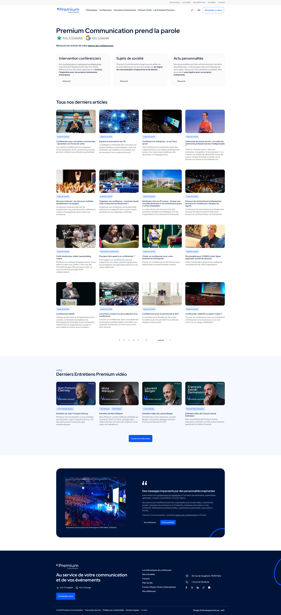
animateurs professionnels (89, 64)
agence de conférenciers (100, 45)
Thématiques (91, 10)
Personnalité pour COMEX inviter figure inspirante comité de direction (203, 257)
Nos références (199, 2)
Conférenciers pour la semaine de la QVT (160, 314)
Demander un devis (213, 10)
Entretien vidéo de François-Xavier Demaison (200, 414)
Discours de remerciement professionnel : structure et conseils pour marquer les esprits (203, 203)
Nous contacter (168, 522)
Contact (221, 2)
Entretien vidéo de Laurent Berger (157, 413)
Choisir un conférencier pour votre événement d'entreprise (157, 257)
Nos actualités (148, 574)
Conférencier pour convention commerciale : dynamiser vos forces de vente (75, 142)
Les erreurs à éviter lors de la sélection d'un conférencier (118, 315)
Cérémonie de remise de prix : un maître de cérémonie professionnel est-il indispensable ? (205, 143)
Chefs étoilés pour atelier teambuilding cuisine (73, 257)
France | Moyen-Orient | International (159, 587)
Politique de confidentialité (113, 610)
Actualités (212, 2)
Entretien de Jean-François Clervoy (72, 413)
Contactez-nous (65, 596)
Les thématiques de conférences (156, 570)
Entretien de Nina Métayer (111, 413)
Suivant (161, 340)
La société (186, 2)
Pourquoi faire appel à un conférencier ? (117, 256)
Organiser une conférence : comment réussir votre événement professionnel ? (119, 202)
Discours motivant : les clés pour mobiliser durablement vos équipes (75, 202)
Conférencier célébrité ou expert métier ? (203, 314)
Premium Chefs (145, 10)
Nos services (175, 2)
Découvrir (67, 81)
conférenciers (69, 64)
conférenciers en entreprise (168, 495)
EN (199, 10)
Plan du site (147, 582)
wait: (223, 610)
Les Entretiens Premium (164, 10)
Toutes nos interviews (140, 438)
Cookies (144, 610)
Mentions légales (132, 610)
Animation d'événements (124, 10)
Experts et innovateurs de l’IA (112, 141)
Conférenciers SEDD (65, 314)
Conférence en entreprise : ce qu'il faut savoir (159, 142)
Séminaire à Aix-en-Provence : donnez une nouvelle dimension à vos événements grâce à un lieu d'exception (162, 203)
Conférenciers (105, 10)
